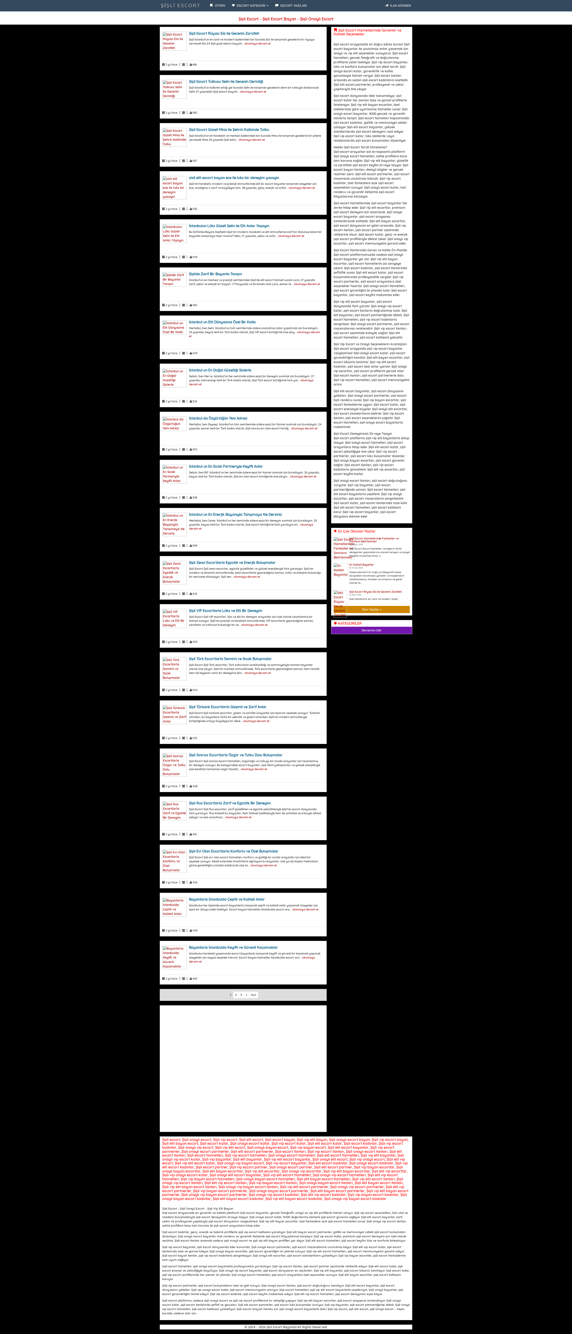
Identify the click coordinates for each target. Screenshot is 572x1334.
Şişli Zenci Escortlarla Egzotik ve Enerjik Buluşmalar (232, 562)
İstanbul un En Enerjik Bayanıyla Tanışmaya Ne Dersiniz (235, 514)
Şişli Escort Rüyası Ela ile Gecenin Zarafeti (224, 33)
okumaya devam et (257, 43)
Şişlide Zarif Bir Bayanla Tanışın (215, 274)
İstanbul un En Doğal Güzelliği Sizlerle (220, 370)
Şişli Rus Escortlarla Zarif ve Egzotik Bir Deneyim (230, 803)
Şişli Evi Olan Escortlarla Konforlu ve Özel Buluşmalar (233, 851)
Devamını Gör (372, 630)
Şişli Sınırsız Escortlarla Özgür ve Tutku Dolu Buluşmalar (235, 755)
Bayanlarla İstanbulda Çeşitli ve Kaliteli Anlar (227, 899)
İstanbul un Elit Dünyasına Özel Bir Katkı (222, 322)
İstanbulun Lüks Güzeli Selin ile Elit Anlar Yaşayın (229, 226)
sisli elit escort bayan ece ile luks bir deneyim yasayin (234, 177)
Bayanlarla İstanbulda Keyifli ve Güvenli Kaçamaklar (233, 947)
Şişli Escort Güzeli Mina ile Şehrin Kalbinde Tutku (229, 129)
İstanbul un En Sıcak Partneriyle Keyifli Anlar (226, 466)
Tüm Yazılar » (372, 609)
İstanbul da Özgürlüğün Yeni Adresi (218, 418)
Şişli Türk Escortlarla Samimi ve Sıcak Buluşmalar (230, 658)
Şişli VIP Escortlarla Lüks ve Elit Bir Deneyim (225, 610)
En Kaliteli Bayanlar (361, 564)
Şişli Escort (181, 5)
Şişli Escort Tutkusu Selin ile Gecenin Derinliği (226, 81)
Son (253, 995)
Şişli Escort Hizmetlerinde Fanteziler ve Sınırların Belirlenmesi (374, 540)
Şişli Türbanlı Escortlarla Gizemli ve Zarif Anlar (228, 707)
